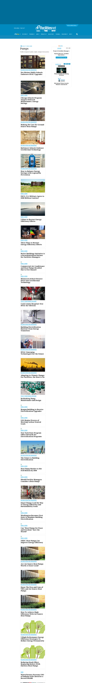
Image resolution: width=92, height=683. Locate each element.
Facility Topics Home (27, 46)
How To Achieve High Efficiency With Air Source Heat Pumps (32, 614)
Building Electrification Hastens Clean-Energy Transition (31, 329)
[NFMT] (54, 31)
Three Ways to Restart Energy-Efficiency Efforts (31, 243)
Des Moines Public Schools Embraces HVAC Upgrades (32, 73)
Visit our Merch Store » (72, 25)
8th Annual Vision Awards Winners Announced (61, 84)
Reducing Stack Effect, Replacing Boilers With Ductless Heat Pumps (30, 664)
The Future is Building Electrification (30, 459)
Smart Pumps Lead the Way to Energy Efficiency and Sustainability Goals (32, 504)
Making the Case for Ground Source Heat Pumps (32, 125)
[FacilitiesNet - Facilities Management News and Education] (46, 27)
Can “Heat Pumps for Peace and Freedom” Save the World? (32, 530)
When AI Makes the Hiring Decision (61, 74)
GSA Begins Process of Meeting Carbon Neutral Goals (31, 422)
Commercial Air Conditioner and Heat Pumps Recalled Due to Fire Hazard (33, 268)
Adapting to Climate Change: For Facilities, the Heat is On (33, 376)
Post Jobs (68, 48)
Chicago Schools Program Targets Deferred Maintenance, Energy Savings (31, 100)
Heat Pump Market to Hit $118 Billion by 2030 (31, 469)
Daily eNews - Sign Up (19, 28)
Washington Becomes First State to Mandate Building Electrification (32, 517)
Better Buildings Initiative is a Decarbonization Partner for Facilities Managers (33, 255)
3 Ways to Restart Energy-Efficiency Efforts (31, 220)
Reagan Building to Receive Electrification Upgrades (32, 410)
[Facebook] (64, 64)
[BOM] (38, 31)
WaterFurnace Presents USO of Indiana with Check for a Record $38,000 (32, 676)
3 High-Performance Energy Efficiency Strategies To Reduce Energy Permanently (32, 639)
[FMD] (46, 31)
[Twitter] (66, 64)
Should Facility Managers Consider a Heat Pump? (31, 480)
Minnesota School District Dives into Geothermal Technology (31, 280)
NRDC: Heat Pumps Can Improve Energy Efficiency (32, 541)
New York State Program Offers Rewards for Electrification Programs (31, 434)
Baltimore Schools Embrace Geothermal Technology (32, 149)
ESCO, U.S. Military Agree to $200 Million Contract (32, 197)
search (77, 34)
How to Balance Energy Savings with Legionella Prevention (31, 173)
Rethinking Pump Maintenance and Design (31, 399)
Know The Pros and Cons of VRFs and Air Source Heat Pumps (32, 589)
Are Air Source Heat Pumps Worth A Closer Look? (32, 565)
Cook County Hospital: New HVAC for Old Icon (32, 305)
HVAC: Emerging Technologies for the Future (32, 353)
